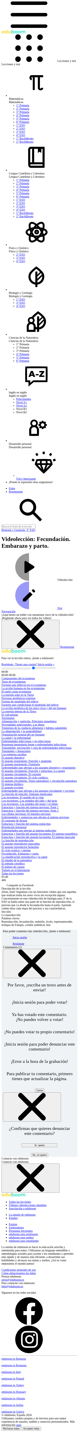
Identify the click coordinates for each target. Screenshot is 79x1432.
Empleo (13, 1218)
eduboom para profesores (23, 1234)
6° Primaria (22, 121)
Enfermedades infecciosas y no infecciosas (26, 741)
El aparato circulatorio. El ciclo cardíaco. (25, 777)
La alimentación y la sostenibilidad (21, 731)
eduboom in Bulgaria (13, 1358)
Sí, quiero (39, 1145)
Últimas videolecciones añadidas (27, 1205)
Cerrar (39, 1090)
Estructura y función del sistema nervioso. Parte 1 (30, 807)
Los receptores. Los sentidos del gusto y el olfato (29, 804)
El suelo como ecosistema (16, 691)
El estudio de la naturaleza (16, 860)
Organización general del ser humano (23, 734)
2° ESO (20, 128)
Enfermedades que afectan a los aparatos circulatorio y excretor (37, 790)
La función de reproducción (17, 840)
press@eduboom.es (12, 1279)
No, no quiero (40, 1155)
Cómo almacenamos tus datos (18, 1273)
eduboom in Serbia (12, 1405)
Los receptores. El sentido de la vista (22, 797)
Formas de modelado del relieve (19, 701)
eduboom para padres (21, 1237)
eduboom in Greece (12, 1411)
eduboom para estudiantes (24, 1240)
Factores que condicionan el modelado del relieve (30, 704)
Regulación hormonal (13, 827)
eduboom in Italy (11, 1372)
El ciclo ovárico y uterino (16, 850)
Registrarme (67, 646)
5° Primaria (22, 118)
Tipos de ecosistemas (13, 681)
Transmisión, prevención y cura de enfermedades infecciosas (36, 747)
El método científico (13, 863)
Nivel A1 (21, 402)
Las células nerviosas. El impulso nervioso (26, 814)
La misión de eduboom (22, 1214)
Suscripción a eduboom (22, 1208)
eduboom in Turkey (12, 1385)
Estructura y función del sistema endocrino (26, 823)
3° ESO (20, 131)
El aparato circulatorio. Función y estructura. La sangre (33, 771)
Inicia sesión (20, 937)
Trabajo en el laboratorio (15, 870)
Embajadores (16, 1227)
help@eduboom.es (12, 1286)
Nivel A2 (21, 405)
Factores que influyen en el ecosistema (23, 685)
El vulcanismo (9, 714)
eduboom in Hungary (13, 1391)
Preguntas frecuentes (21, 1230)
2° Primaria (22, 108)
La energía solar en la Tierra (17, 694)
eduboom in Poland (12, 1378)
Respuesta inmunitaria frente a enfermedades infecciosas (34, 744)
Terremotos (8, 718)
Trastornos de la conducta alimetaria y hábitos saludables (34, 728)
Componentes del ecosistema (18, 678)
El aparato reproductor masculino (20, 843)
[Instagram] (29, 1352)
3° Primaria (22, 112)
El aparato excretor (12, 787)
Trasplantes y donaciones (15, 751)
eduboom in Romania (13, 1365)
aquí (18, 1424)
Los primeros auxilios (13, 754)
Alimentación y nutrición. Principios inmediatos (29, 721)
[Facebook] (29, 1323)
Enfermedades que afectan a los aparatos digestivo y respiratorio (38, 767)
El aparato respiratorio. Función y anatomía (26, 761)
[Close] (32, 963)
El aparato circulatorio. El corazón (21, 774)
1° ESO (20, 125)
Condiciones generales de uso (18, 1269)
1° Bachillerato (24, 138)
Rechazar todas (11, 1428)
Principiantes (23, 399)
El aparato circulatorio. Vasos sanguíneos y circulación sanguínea (39, 780)
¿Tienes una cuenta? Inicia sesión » (34, 664)
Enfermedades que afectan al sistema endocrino (28, 830)
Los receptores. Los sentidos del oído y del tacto (29, 800)
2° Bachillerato (24, 141)
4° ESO (20, 135)
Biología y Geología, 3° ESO (18, 530)
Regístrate (7, 664)
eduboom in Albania (13, 1398)
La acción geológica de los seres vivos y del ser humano (33, 708)
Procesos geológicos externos (18, 698)
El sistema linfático (12, 784)
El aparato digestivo (12, 757)
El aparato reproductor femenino (20, 847)
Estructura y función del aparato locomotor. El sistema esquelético (39, 833)
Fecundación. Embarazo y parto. (20, 853)
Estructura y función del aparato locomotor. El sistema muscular (38, 837)
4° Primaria (22, 115)
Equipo (13, 1224)
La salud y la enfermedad (16, 737)
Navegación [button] (8, 611)
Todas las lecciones (12, 873)
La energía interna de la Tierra (18, 711)
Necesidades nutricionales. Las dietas (22, 724)
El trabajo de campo (13, 866)
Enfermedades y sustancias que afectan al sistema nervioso (35, 817)
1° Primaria (22, 105)
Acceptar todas (31, 1428)
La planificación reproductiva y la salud (24, 857)
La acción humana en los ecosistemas (23, 688)
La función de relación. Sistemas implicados (26, 794)
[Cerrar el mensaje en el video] (30, 634)
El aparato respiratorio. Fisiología (20, 764)
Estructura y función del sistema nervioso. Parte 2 (30, 810)
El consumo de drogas (14, 820)
